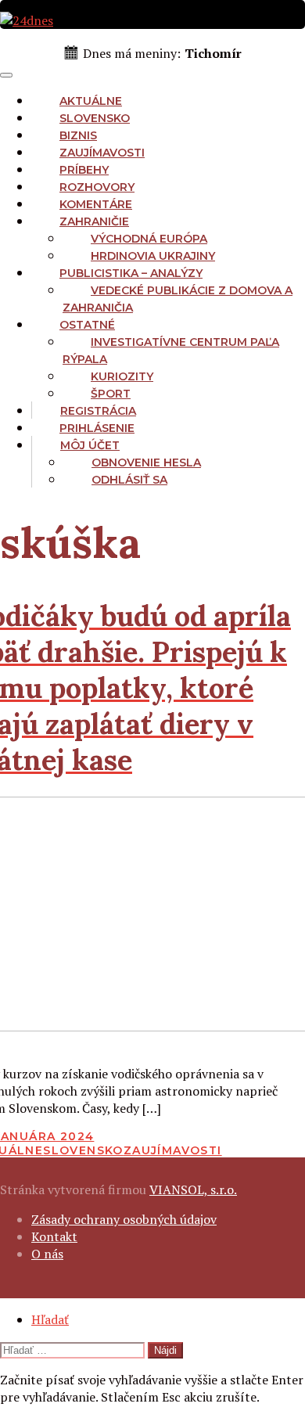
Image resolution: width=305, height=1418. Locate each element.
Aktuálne (90, 101)
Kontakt (54, 1236)
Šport (111, 394)
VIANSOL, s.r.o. (193, 1189)
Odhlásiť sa (129, 480)
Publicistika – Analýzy (131, 273)
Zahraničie (94, 221)
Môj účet (90, 445)
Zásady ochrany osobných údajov (124, 1219)
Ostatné (87, 325)
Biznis (78, 135)
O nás (47, 1253)
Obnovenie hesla (146, 462)
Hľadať (50, 1319)
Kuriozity (122, 376)
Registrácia (98, 411)
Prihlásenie (97, 428)
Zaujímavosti (102, 153)
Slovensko (94, 118)
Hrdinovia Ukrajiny (153, 256)
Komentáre (95, 204)
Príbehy (84, 170)
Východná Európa (149, 239)
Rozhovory (97, 187)
